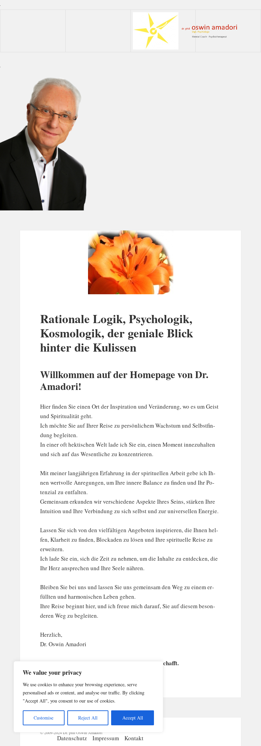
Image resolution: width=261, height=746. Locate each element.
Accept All (132, 717)
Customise (43, 717)
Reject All (88, 717)
